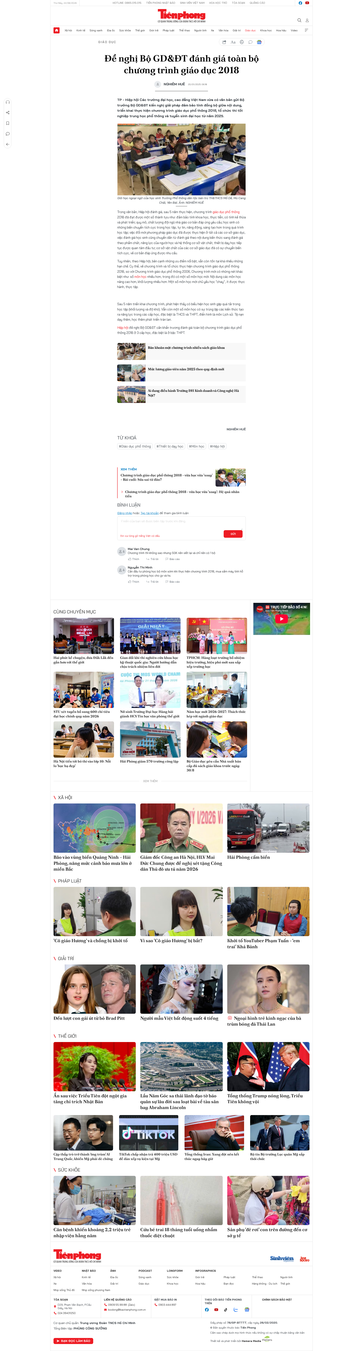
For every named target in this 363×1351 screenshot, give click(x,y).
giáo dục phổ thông (226, 212)
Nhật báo (89, 1270)
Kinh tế (81, 30)
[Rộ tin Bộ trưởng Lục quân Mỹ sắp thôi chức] (280, 1133)
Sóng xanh (96, 30)
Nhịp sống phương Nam (96, 1290)
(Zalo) (131, 1304)
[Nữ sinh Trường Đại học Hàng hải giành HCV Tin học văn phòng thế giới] (150, 690)
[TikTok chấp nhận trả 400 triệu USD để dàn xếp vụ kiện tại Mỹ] (149, 1133)
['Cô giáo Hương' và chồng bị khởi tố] (95, 911)
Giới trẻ (153, 30)
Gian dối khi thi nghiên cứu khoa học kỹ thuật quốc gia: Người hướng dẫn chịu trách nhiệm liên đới (149, 662)
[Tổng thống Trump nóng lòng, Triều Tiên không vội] (268, 1066)
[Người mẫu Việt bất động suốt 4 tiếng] (181, 989)
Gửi (233, 534)
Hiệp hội (122, 328)
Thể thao (184, 30)
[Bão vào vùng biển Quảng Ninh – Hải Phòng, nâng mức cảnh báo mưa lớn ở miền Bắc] (95, 828)
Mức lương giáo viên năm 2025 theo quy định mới (186, 369)
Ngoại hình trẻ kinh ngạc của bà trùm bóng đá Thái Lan (264, 1021)
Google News (259, 42)
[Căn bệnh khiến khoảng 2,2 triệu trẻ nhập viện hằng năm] (95, 1200)
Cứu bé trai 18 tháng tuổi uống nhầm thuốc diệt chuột (178, 1232)
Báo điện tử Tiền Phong (181, 16)
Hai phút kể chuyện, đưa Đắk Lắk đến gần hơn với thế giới (83, 659)
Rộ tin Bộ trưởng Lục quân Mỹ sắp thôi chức (277, 1156)
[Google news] (249, 1309)
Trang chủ (57, 30)
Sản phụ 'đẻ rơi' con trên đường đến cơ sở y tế (267, 1232)
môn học (140, 277)
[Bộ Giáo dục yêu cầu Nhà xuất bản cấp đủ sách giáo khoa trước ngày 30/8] (217, 739)
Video (294, 30)
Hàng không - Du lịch (264, 1283)
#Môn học (196, 446)
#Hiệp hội (217, 446)
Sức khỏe (125, 30)
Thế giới (140, 30)
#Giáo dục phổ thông (135, 446)
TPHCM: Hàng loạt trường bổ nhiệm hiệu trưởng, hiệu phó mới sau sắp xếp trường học (215, 662)
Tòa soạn (238, 3)
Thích (135, 559)
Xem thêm (306, 30)
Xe (212, 30)
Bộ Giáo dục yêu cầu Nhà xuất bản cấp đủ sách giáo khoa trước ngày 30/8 (214, 765)
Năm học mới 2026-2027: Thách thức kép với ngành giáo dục (216, 713)
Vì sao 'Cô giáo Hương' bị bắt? (171, 941)
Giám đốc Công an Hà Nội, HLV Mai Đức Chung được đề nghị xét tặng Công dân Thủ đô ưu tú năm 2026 (181, 863)
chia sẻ (224, 42)
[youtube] (307, 3)
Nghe (8, 102)
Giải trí (237, 30)
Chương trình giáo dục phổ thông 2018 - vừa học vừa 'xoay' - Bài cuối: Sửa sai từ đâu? (167, 477)
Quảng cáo (257, 3)
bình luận (250, 42)
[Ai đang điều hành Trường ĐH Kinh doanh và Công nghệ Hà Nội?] (131, 394)
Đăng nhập (124, 513)
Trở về (8, 144)
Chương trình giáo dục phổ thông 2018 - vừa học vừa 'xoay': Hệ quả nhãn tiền (182, 494)
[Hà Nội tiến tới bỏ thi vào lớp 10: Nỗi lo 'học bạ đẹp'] (84, 739)
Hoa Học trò (218, 3)
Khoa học (266, 30)
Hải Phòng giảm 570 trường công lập (149, 761)
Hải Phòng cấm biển (248, 857)
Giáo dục (250, 30)
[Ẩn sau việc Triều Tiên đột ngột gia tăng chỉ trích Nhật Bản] (95, 1066)
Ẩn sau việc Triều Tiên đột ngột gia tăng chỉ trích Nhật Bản (90, 1099)
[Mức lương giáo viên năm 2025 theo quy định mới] (131, 372)
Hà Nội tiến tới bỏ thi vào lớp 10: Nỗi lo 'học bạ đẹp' (82, 763)
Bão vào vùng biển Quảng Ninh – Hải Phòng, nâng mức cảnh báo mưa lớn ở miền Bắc (93, 863)
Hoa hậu (281, 30)
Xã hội (68, 30)
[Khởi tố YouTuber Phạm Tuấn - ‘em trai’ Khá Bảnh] (268, 911)
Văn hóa (223, 30)
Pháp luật (169, 30)
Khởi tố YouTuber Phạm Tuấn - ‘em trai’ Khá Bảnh (263, 943)
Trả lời (154, 559)
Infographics (205, 1270)
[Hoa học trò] (304, 1259)
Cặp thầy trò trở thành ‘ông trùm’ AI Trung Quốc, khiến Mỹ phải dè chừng (83, 1156)
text (233, 42)
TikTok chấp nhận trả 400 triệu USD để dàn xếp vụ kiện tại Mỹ (148, 1156)
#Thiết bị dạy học (170, 446)
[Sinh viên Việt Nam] (282, 1259)
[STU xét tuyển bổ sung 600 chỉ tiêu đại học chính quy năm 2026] (84, 690)
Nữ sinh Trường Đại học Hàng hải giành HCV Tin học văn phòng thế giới (149, 713)
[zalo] (238, 1309)
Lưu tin (8, 123)
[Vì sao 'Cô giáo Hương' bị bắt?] (181, 911)
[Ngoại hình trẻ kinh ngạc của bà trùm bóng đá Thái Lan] (268, 989)
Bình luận (8, 134)
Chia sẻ (8, 112)
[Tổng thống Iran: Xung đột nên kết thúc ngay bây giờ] (214, 1133)
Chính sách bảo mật (277, 1299)
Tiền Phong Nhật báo (160, 3)
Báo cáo (175, 559)
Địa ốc (111, 30)
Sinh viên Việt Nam (192, 3)
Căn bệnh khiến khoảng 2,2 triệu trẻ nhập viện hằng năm (92, 1232)
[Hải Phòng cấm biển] (268, 828)
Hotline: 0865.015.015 (127, 3)
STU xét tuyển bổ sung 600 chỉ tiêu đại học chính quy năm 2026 (82, 713)
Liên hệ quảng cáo (118, 1299)
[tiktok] (227, 1310)
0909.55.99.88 (117, 1304)
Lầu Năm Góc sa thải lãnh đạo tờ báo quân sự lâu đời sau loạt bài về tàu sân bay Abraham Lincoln (179, 1101)
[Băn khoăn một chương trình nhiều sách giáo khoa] (131, 351)
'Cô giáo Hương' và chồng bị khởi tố (91, 941)
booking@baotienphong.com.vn (127, 1309)
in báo (242, 42)
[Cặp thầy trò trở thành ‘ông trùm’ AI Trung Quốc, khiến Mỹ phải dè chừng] (83, 1133)
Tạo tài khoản (149, 513)
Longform (175, 1270)
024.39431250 (67, 1313)
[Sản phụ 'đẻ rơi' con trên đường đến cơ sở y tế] (268, 1200)
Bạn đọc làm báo (75, 1341)
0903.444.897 (167, 1304)
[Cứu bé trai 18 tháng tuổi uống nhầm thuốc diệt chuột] (181, 1200)
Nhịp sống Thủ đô (64, 1290)
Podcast (145, 1270)
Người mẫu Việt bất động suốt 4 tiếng (179, 1018)
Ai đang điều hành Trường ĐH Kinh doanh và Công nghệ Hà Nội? (193, 392)
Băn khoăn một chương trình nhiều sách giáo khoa (186, 347)
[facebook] (300, 3)
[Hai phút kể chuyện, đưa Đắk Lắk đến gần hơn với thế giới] (84, 636)
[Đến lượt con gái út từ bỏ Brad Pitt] (95, 989)
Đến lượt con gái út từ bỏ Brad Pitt (89, 1018)
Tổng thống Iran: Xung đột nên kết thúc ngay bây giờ (212, 1156)
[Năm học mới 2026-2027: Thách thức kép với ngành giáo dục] (217, 690)
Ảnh (113, 1270)
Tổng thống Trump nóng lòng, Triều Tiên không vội (265, 1099)
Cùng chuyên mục (75, 612)
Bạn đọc (229, 1283)
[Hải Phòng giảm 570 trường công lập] (150, 739)
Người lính (200, 30)
